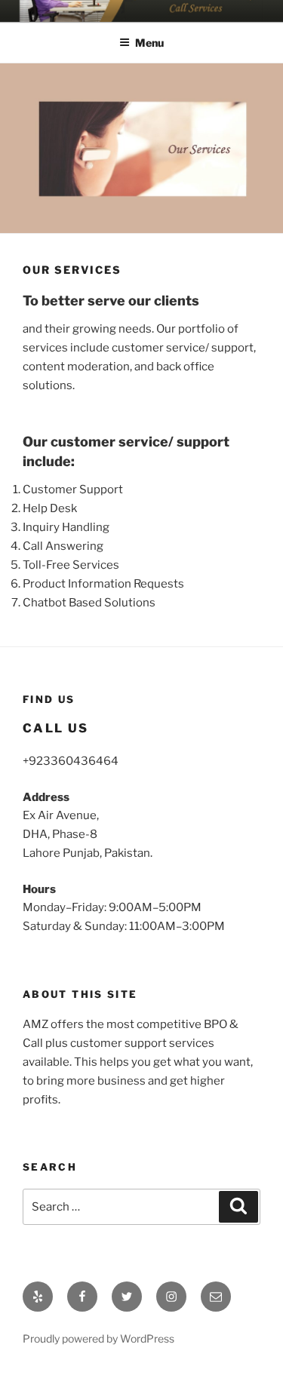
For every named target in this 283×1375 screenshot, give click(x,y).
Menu (149, 42)
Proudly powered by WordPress (98, 1338)
